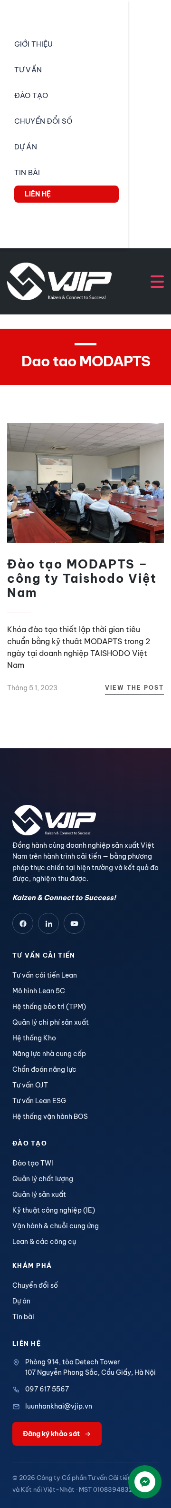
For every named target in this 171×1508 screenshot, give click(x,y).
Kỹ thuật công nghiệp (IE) (53, 1210)
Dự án (21, 1301)
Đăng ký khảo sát (51, 1434)
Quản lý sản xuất (39, 1194)
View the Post (134, 687)
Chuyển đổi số (35, 1285)
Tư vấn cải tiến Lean (44, 975)
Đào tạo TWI (32, 1163)
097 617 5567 (47, 1389)
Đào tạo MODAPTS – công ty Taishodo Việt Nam (82, 578)
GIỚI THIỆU (33, 44)
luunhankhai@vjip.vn (58, 1406)
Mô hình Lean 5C (38, 991)
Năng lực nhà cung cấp (49, 1053)
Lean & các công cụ (44, 1241)
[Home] (59, 280)
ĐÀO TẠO (31, 95)
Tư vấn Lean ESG (39, 1101)
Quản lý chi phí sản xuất (50, 1022)
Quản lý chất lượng (42, 1179)
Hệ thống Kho (34, 1038)
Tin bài (23, 1316)
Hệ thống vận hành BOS (50, 1116)
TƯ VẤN (28, 69)
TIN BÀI (27, 172)
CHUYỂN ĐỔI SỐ (43, 121)
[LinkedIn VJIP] (48, 923)
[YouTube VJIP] (74, 923)
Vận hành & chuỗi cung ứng (55, 1226)
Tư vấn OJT (30, 1085)
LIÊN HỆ (38, 194)
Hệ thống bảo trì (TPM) (49, 1006)
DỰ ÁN (25, 146)
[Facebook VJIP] (22, 923)
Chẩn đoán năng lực (44, 1069)
